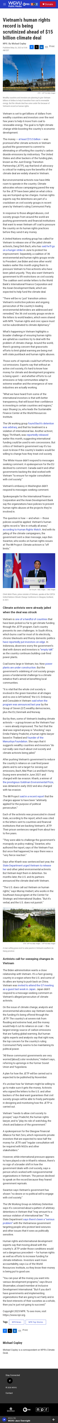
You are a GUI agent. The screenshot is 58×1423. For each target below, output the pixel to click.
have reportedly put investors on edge (24, 641)
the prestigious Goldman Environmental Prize (28, 782)
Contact (9, 1393)
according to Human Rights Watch (22, 529)
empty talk (47, 649)
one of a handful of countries (31, 619)
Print (51, 46)
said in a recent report (32, 796)
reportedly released (37, 434)
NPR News (16, 1322)
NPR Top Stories (36, 1322)
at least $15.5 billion (30, 139)
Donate (49, 4)
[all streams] (54, 1419)
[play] (4, 1419)
